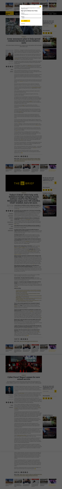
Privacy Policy (23, 23)
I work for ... (23, 16)
